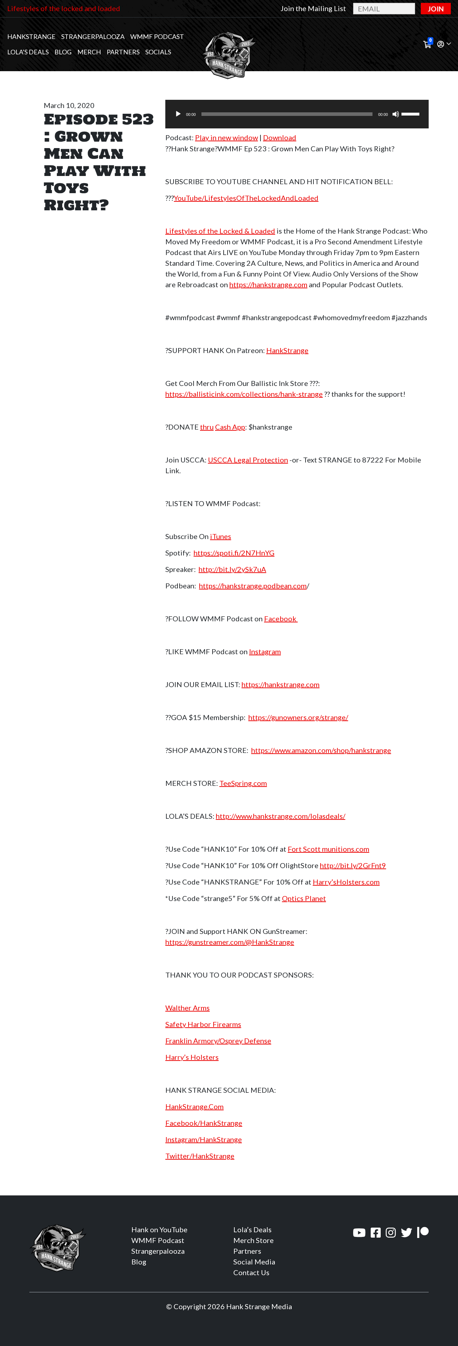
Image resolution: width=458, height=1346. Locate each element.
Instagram (265, 651)
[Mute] (395, 114)
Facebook (281, 618)
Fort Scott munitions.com (328, 849)
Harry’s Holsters (192, 1057)
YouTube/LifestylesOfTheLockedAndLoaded (246, 198)
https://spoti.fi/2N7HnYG (234, 552)
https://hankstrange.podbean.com (253, 585)
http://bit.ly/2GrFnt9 (353, 865)
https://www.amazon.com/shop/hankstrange (321, 750)
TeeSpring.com (243, 783)
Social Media (254, 1261)
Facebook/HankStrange (203, 1123)
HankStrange (287, 350)
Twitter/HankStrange (199, 1155)
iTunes (220, 536)
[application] (297, 114)
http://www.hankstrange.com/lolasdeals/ (280, 816)
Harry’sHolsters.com (346, 881)
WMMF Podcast (157, 36)
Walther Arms (187, 1007)
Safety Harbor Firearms (203, 1024)
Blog (63, 52)
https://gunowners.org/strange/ (298, 717)
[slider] (411, 113)
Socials (158, 52)
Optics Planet (304, 898)
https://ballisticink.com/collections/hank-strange (244, 394)
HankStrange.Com (194, 1106)
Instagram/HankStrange (203, 1139)
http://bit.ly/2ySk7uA (232, 569)
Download (279, 137)
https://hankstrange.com (268, 284)
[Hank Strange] (229, 44)
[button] (444, 44)
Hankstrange (31, 36)
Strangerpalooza (93, 36)
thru (207, 426)
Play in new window (226, 137)
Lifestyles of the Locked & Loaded (220, 230)
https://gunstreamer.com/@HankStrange (229, 942)
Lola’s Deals (28, 52)
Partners (123, 52)
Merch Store (253, 1240)
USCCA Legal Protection (248, 459)
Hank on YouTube (159, 1229)
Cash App (230, 426)
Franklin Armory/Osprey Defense (218, 1040)
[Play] (178, 114)
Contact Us (251, 1272)
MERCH (89, 52)
